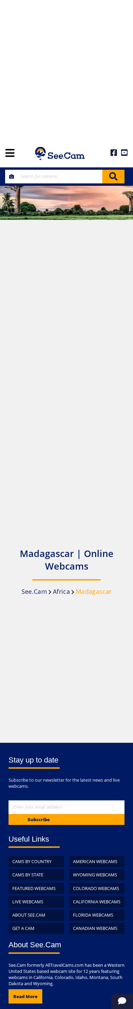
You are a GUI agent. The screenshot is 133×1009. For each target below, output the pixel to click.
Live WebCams (27, 902)
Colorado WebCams (96, 888)
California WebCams (96, 902)
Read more (25, 996)
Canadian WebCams (95, 928)
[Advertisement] (66, 69)
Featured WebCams (34, 888)
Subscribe (39, 819)
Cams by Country (31, 861)
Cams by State (27, 875)
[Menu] (9, 153)
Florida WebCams (93, 915)
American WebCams (95, 861)
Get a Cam (23, 928)
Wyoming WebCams (95, 875)
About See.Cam (28, 915)
